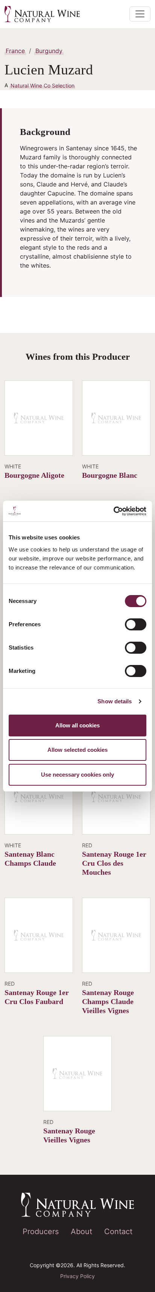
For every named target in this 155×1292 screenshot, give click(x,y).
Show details (114, 701)
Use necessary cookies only (77, 774)
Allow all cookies (77, 725)
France (15, 51)
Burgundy (48, 51)
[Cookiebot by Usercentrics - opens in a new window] (113, 511)
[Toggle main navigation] (139, 13)
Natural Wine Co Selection (42, 85)
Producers (41, 1231)
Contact (118, 1231)
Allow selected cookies (77, 750)
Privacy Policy (77, 1276)
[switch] (135, 624)
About (81, 1231)
